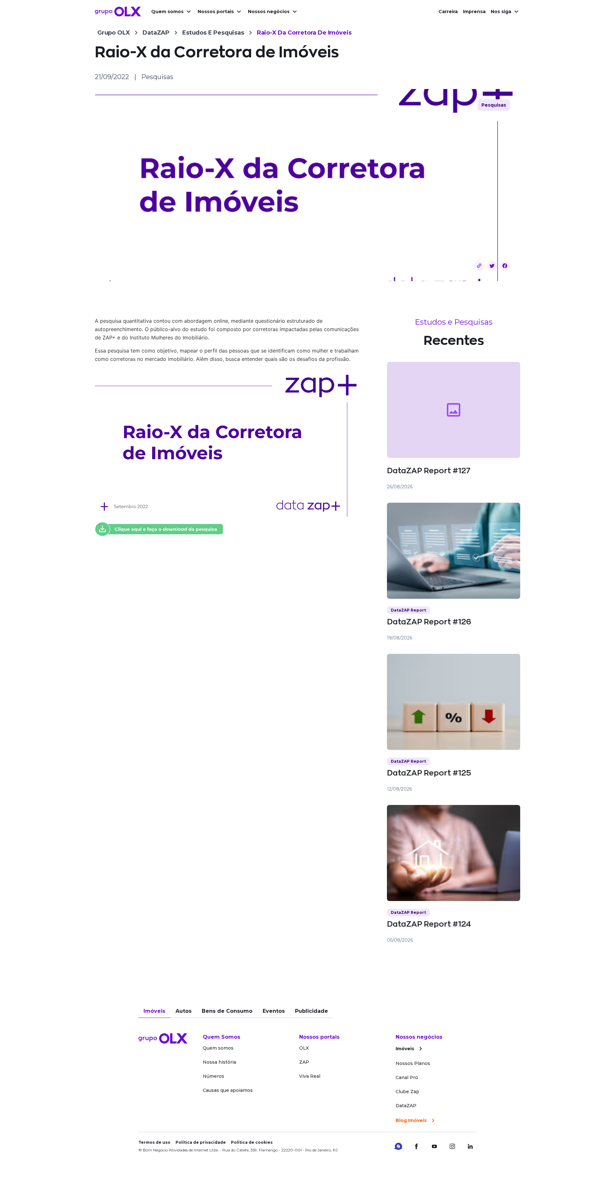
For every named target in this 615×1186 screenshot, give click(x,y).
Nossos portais (216, 11)
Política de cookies (252, 1142)
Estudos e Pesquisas (213, 32)
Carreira (448, 11)
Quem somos (167, 11)
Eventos (274, 1011)
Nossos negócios (269, 11)
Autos (184, 1011)
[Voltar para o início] (118, 11)
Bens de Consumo (227, 1011)
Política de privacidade (201, 1142)
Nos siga (501, 11)
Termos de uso (154, 1142)
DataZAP (156, 32)
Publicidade (311, 1011)
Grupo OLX (113, 32)
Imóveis (154, 1011)
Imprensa (474, 11)
